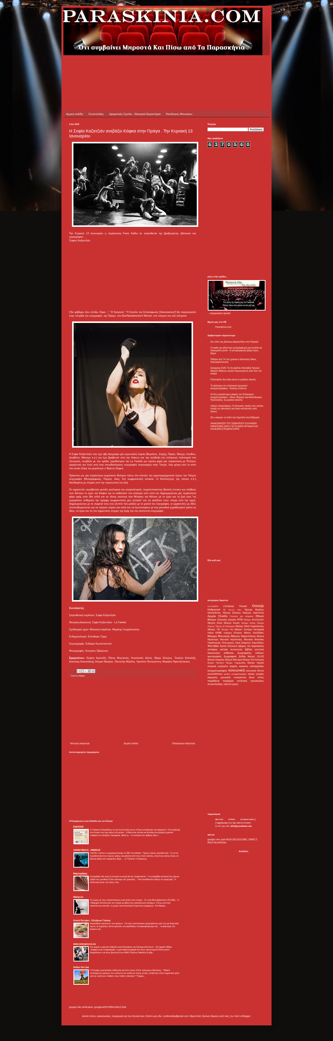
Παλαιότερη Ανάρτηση (183, 743)
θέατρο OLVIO (256, 656)
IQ (224, 610)
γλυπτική (259, 649)
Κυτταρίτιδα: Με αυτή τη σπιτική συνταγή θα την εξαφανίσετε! (118, 876)
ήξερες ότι (244, 645)
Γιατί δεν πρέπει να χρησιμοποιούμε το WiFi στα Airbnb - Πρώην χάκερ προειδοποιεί (129, 853)
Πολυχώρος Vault (231, 642)
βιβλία (248, 649)
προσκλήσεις (257, 681)
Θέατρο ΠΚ (214, 629)
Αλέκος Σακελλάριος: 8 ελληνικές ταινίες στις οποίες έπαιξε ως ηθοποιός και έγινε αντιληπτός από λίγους (236, 409)
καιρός (233, 666)
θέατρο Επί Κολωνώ (253, 659)
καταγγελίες (257, 666)
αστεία (224, 649)
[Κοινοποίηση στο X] (86, 671)
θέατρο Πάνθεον (216, 663)
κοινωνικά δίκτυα (255, 670)
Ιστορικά (259, 629)
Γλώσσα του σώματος (241, 616)
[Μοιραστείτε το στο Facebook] (90, 671)
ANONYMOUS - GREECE (86, 850)
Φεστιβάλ (213, 645)
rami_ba (229, 1016)
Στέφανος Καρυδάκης (252, 642)
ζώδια (242, 656)
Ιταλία (211, 632)
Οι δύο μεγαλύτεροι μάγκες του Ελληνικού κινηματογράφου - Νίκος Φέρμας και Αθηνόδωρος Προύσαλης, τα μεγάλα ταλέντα (236, 397)
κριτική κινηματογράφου (235, 674)
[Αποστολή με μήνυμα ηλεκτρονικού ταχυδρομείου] (79, 671)
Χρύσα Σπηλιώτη (228, 646)
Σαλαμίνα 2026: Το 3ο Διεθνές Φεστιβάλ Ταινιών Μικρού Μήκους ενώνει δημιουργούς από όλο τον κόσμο (236, 371)
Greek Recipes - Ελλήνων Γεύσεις (92, 920)
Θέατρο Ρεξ (227, 629)
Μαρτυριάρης (80, 873)
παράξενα (213, 680)
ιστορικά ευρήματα (218, 666)
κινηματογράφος (217, 670)
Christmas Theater (235, 606)
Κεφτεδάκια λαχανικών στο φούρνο (106, 923)
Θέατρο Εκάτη (248, 623)
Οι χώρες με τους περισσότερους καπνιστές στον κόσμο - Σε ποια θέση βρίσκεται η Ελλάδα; (133, 900)
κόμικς (251, 674)
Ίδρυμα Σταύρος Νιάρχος (237, 612)
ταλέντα (227, 684)
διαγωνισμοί (214, 653)
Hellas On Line (81, 967)
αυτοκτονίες (236, 649)
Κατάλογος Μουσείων (179, 113)
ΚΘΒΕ (218, 632)
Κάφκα (82, 676)
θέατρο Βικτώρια (233, 659)
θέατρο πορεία (255, 662)
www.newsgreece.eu (84, 944)
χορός (235, 684)
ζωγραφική (230, 656)
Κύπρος (238, 632)
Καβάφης (228, 633)
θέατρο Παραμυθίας (235, 663)
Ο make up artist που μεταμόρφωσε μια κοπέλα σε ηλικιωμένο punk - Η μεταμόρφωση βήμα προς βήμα (236, 350)
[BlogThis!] (82, 671)
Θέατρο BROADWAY (254, 620)
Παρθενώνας (214, 642)
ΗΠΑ (240, 619)
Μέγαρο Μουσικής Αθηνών (224, 636)
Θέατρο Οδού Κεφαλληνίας (249, 626)
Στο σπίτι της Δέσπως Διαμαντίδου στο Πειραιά (234, 341)
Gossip (258, 606)
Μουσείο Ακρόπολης (231, 639)
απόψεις (213, 649)
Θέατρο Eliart (215, 623)
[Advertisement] (139, 64)
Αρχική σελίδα (74, 113)
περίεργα (228, 680)
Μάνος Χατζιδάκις (254, 632)
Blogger (246, 1016)
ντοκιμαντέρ (240, 677)
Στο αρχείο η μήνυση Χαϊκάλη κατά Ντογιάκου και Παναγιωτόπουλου (122, 947)
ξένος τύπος (256, 677)
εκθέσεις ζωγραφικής (238, 652)
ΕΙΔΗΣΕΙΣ (78, 826)
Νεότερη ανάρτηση (80, 743)
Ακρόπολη (258, 612)
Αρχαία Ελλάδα (217, 616)
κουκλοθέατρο (215, 674)
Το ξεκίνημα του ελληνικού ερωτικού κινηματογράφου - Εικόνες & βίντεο (228, 387)
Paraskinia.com (223, 327)
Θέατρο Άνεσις (232, 623)
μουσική (225, 677)
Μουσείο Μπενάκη (254, 639)
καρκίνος (243, 666)
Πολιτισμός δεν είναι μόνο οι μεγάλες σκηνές (233, 379)
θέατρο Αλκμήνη (216, 659)
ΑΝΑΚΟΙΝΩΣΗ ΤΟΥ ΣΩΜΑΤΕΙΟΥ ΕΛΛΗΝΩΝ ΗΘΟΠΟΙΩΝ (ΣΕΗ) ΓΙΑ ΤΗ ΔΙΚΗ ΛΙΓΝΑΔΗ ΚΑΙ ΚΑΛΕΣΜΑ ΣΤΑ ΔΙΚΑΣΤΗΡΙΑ (234, 426)
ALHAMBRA (213, 606)
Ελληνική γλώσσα (226, 619)
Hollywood (214, 609)
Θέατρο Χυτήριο (243, 629)
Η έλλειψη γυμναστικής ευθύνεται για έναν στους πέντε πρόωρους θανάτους (126, 970)
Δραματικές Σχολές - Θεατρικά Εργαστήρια (135, 113)
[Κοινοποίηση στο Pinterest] (93, 671)
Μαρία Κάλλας (248, 636)
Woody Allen (235, 610)
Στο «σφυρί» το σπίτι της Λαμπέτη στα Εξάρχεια (234, 417)
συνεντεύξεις (215, 684)
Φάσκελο (78, 897)
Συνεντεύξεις (96, 113)
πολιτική (242, 680)
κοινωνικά (236, 670)
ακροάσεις (257, 645)
